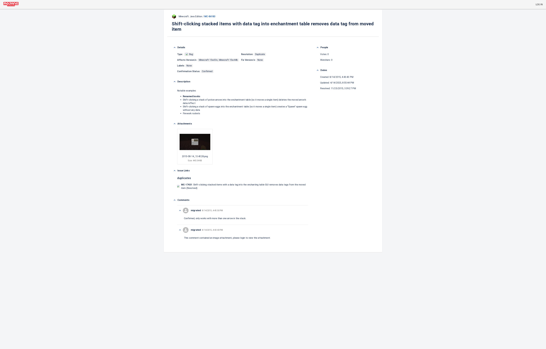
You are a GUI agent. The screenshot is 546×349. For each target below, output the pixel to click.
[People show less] (317, 47)
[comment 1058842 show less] (180, 210)
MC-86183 (209, 16)
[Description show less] (174, 81)
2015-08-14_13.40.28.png (195, 156)
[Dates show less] (317, 70)
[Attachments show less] (174, 124)
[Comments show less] (174, 200)
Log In (539, 4)
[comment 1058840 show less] (180, 230)
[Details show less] (174, 47)
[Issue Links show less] (174, 171)
